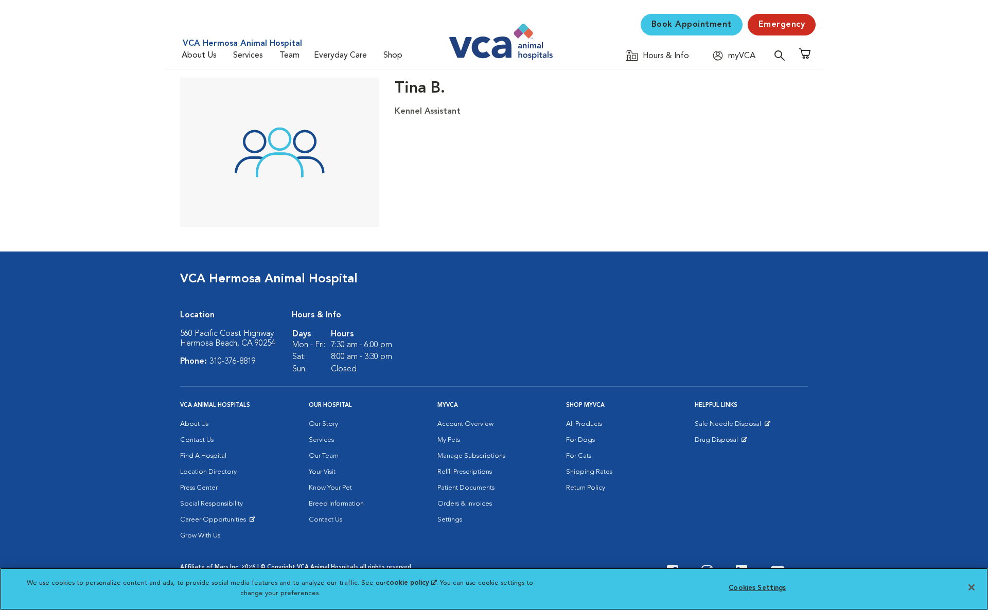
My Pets (448, 440)
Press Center (199, 488)
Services (248, 55)
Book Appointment (691, 25)
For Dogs (580, 440)
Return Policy (585, 488)
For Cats (578, 456)
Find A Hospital (203, 456)
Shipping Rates (589, 472)
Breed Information (336, 503)
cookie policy (411, 583)
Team (289, 55)
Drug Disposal (721, 442)
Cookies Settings (757, 588)
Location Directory (208, 472)
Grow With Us (200, 535)
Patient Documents (466, 488)
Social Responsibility (211, 503)
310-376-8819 (232, 361)
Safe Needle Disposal (729, 426)
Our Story (323, 424)
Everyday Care (340, 55)
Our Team (324, 456)
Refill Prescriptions (464, 472)
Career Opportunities (215, 522)
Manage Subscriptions (471, 456)
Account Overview (465, 424)
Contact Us (197, 440)
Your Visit (322, 472)
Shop (392, 55)
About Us (199, 55)
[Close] (971, 587)
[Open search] (782, 55)
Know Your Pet (330, 488)
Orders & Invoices (464, 503)
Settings (449, 519)
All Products (584, 424)
